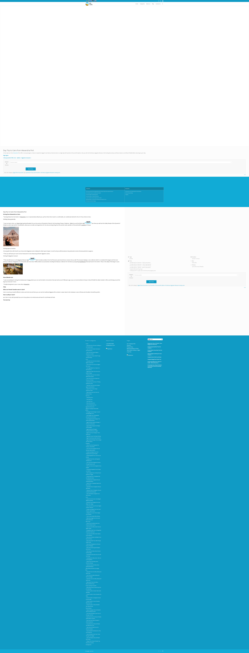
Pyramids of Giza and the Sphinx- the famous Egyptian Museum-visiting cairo (43, 172)
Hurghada (88, 443)
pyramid (84, 225)
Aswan (87, 343)
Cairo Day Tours (89, 399)
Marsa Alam (88, 521)
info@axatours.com (110, 345)
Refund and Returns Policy (133, 348)
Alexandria (15, 153)
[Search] (162, 4)
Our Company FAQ (131, 343)
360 (84, 223)
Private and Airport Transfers (91, 585)
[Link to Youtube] (163, 1)
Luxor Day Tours (89, 401)
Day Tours (88, 395)
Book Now (30, 169)
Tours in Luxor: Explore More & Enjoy (93, 516)
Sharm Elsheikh (88, 608)
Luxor (87, 497)
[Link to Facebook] (159, 1)
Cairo (29, 280)
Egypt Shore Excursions (18, 172)
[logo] (89, 4)
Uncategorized (88, 644)
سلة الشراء (129, 351)
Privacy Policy (130, 347)
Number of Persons (7, 163)
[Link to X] (161, 1)
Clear (245, 174)
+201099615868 (110, 343)
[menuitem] (137, 4)
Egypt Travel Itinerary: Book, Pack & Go (94, 438)
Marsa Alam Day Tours (91, 403)
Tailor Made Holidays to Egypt (133, 350)
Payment (129, 345)
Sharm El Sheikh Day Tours (91, 404)
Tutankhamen (82, 261)
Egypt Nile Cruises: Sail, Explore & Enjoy (94, 436)
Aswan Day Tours (90, 397)
